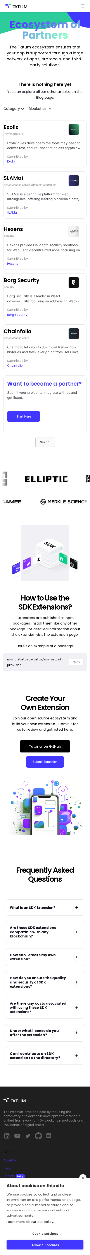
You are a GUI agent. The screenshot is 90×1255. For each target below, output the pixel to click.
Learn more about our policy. (30, 1221)
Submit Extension (45, 761)
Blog (6, 1168)
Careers (13, 1176)
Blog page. (45, 97)
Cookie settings (45, 1233)
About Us (10, 1160)
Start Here (23, 416)
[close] (83, 1178)
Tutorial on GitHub (45, 746)
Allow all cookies (45, 1245)
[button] (83, 6)
